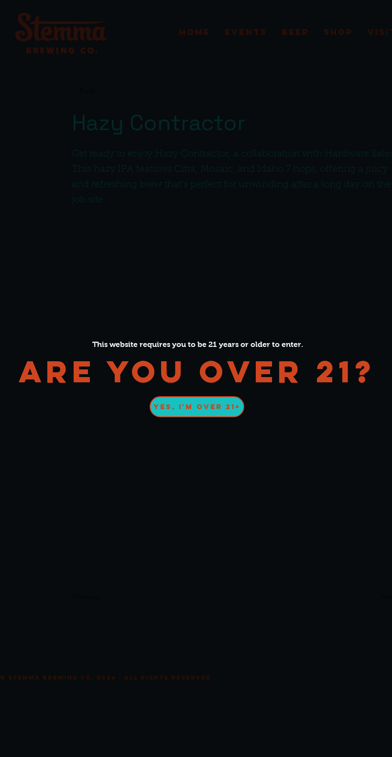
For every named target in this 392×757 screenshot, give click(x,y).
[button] (197, 406)
